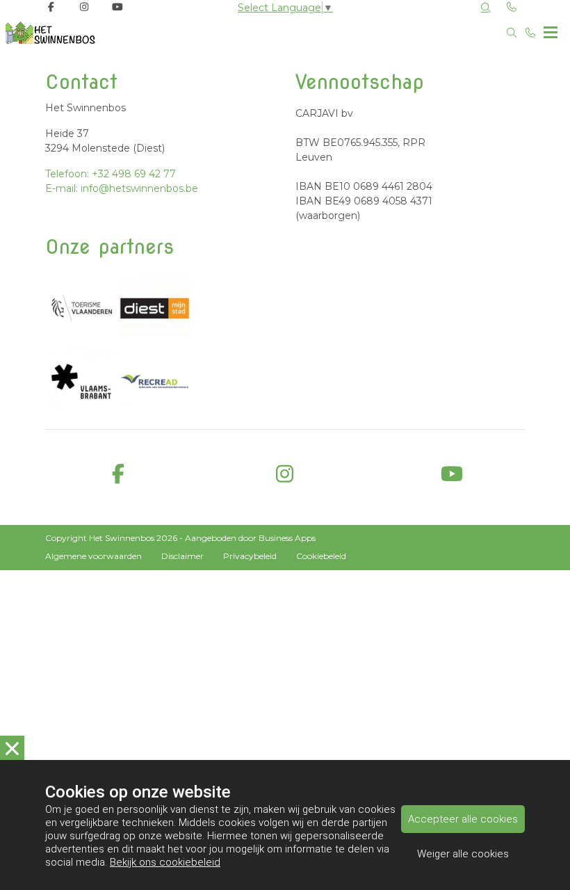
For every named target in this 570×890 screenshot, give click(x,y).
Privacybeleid (250, 556)
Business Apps (287, 538)
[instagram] (285, 474)
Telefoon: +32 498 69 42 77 (110, 174)
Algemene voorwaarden (93, 556)
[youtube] (452, 474)
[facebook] (118, 474)
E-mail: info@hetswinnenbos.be (121, 188)
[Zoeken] (486, 8)
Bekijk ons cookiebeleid (165, 862)
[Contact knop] (512, 7)
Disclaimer (182, 556)
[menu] (550, 29)
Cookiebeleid (321, 556)
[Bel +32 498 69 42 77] (531, 33)
